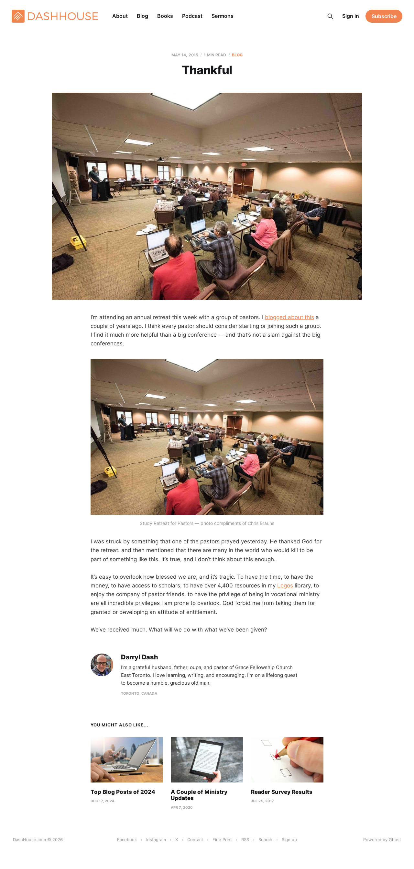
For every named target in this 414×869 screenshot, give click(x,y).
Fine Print (222, 839)
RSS (245, 839)
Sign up (289, 839)
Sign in (350, 16)
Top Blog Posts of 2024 (123, 792)
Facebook (127, 839)
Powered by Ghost (382, 839)
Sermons (223, 16)
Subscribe (384, 16)
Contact (195, 839)
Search (265, 839)
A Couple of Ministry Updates (199, 795)
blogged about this (289, 317)
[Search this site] (330, 16)
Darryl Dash (139, 657)
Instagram (156, 839)
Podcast (192, 16)
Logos (285, 585)
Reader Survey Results (281, 792)
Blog (142, 16)
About (120, 16)
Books (165, 16)
